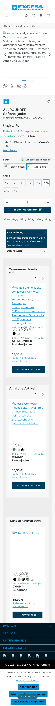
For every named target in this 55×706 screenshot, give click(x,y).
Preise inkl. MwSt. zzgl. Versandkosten (26, 131)
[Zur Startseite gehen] (27, 7)
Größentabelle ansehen (38, 159)
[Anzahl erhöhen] (48, 202)
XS (6, 182)
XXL (46, 182)
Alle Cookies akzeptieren (28, 701)
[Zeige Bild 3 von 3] (32, 80)
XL (38, 182)
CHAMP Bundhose (20, 588)
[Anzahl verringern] (7, 202)
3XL (6, 190)
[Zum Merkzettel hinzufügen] (48, 101)
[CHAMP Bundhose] (27, 553)
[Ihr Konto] (41, 16)
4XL (14, 190)
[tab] (26, 238)
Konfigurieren (28, 686)
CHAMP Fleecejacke (20, 458)
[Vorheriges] (5, 54)
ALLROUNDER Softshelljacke (22, 342)
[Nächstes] (49, 54)
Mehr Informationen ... (27, 680)
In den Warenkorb (25, 209)
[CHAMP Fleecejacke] (28, 423)
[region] (27, 54)
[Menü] (6, 16)
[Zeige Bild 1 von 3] (24, 80)
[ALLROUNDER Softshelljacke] (27, 54)
